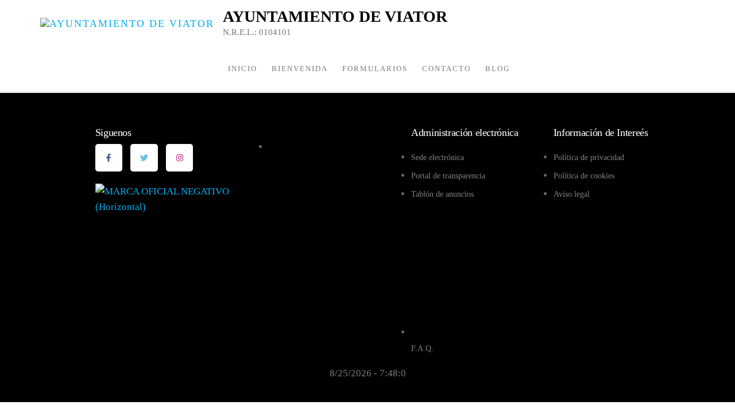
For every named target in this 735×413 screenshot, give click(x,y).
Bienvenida (300, 68)
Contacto (446, 68)
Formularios (375, 68)
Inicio (242, 68)
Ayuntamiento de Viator (335, 16)
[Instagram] (180, 158)
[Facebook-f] (109, 158)
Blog (497, 68)
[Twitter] (144, 158)
